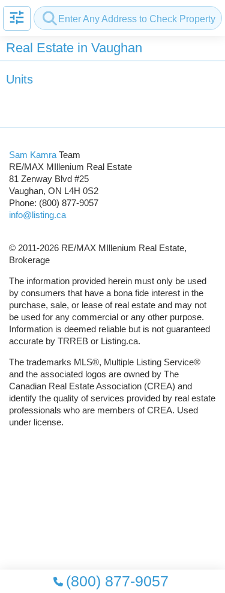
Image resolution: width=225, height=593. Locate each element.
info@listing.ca (37, 215)
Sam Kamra (32, 155)
